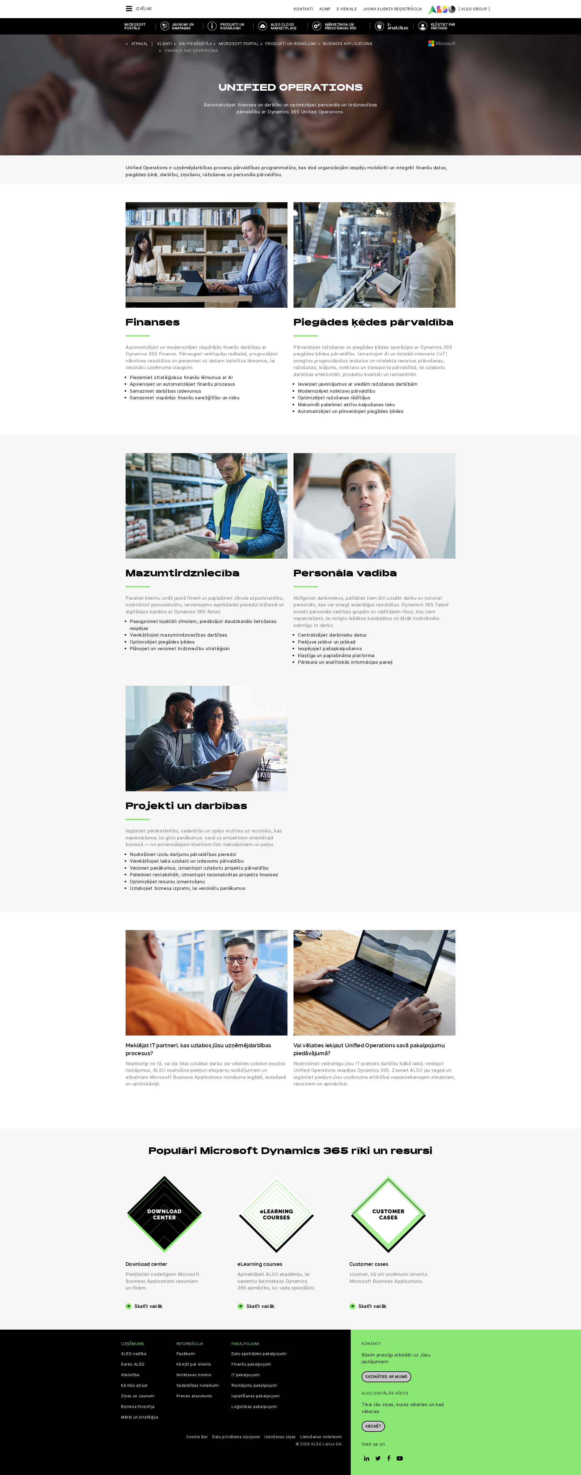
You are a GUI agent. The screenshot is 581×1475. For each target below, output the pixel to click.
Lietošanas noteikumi (321, 1436)
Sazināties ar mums (386, 1376)
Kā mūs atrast (134, 1385)
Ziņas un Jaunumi (138, 1396)
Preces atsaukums (194, 1396)
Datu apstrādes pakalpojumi (259, 1354)
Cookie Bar (197, 1436)
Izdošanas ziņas (280, 1436)
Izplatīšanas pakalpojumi (255, 1396)
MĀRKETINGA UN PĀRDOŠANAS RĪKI (340, 26)
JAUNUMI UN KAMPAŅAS (183, 26)
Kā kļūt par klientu (193, 1364)
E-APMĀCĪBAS (398, 26)
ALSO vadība (133, 1354)
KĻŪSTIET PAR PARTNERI (443, 26)
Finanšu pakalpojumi (251, 1364)
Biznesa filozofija (138, 1407)
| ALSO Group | (474, 9)
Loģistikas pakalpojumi (254, 1407)
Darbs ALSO (133, 1364)
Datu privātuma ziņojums (236, 1436)
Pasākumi (185, 1354)
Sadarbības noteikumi (197, 1385)
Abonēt (373, 1426)
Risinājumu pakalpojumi (254, 1385)
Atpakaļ (139, 43)
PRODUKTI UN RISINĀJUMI (232, 26)
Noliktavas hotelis (194, 1375)
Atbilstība (130, 1375)
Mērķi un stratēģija (139, 1417)
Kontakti (303, 9)
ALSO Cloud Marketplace (284, 26)
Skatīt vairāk (149, 1306)
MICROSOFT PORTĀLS (135, 26)
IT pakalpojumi (245, 1375)
